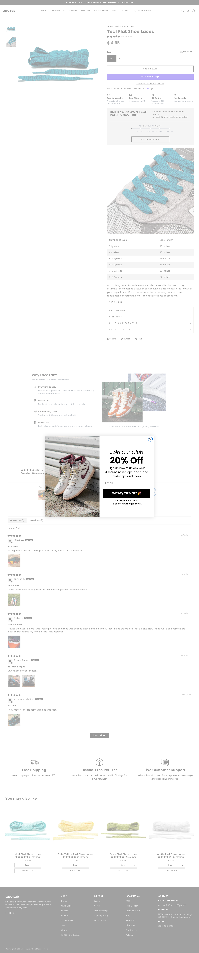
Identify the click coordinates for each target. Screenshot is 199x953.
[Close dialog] (150, 439)
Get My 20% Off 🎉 (126, 493)
